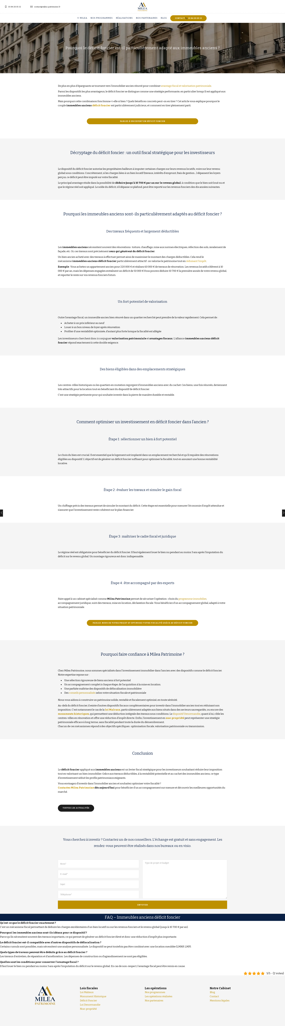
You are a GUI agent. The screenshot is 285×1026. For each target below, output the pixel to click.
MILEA (83, 18)
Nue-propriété (88, 1008)
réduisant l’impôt (196, 261)
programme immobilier (192, 598)
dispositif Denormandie (186, 713)
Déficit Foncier (88, 1000)
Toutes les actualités (76, 808)
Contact (214, 996)
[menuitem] (83, 18)
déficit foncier (101, 105)
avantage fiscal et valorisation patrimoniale (186, 85)
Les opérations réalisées (158, 996)
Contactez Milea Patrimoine (76, 787)
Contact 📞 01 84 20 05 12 (188, 18)
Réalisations (124, 18)
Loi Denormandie (90, 1004)
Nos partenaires (146, 18)
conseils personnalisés (82, 692)
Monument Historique (93, 996)
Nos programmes (102, 18)
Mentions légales (219, 1000)
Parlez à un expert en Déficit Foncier (142, 121)
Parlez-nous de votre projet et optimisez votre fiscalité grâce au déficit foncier (143, 623)
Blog (164, 18)
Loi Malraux (87, 992)
